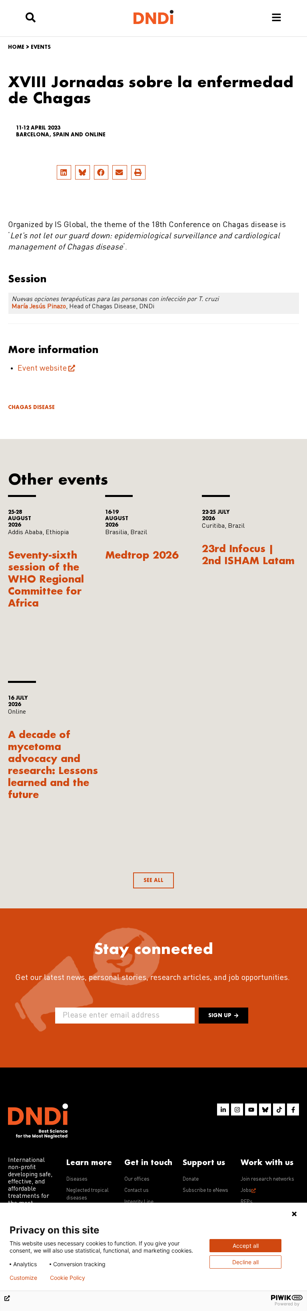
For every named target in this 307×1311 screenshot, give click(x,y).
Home (16, 47)
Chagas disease (31, 407)
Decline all (245, 1262)
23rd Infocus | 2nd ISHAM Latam (248, 554)
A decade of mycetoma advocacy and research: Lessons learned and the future (53, 764)
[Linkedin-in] (223, 1109)
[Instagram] (237, 1109)
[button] (64, 172)
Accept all (246, 1245)
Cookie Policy (67, 1278)
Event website (42, 369)
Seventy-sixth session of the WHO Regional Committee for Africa (46, 579)
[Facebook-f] (293, 1109)
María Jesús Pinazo (39, 306)
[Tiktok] (279, 1109)
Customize (23, 1278)
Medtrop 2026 (141, 555)
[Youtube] (251, 1109)
